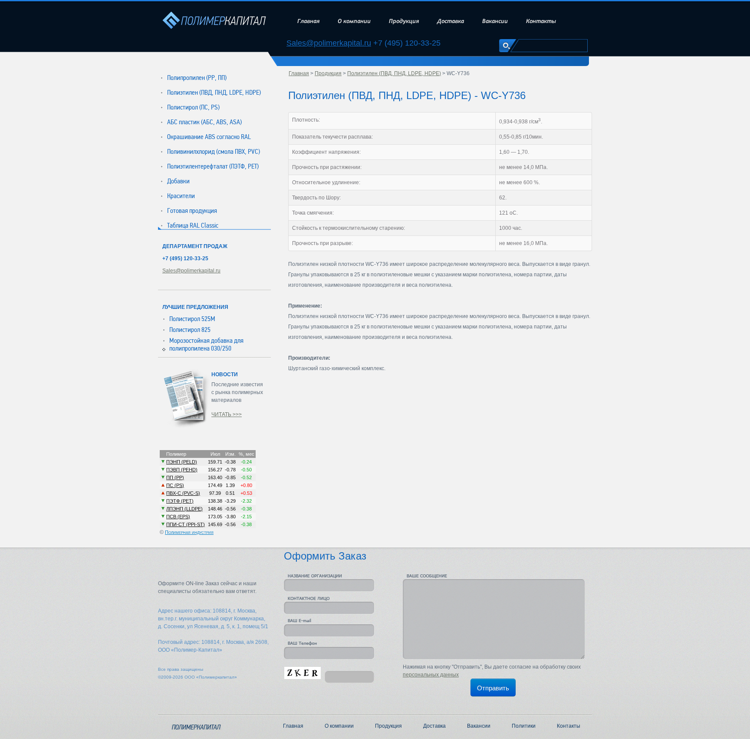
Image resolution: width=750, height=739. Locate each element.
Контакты (541, 21)
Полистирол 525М (192, 319)
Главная (308, 21)
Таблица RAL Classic (192, 225)
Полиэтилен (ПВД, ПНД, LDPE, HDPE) (214, 92)
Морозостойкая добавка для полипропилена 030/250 (206, 344)
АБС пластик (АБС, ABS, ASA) (204, 122)
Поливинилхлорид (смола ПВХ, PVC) (213, 152)
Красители (181, 196)
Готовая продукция (192, 211)
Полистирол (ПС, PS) (193, 107)
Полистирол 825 (190, 330)
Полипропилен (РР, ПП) (197, 78)
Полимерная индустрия (189, 532)
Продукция (404, 21)
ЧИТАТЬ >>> (226, 414)
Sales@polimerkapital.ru (328, 43)
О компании (354, 21)
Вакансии (495, 21)
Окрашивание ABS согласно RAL (209, 137)
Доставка (450, 21)
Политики (524, 726)
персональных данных (431, 675)
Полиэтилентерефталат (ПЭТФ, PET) (213, 166)
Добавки (178, 181)
